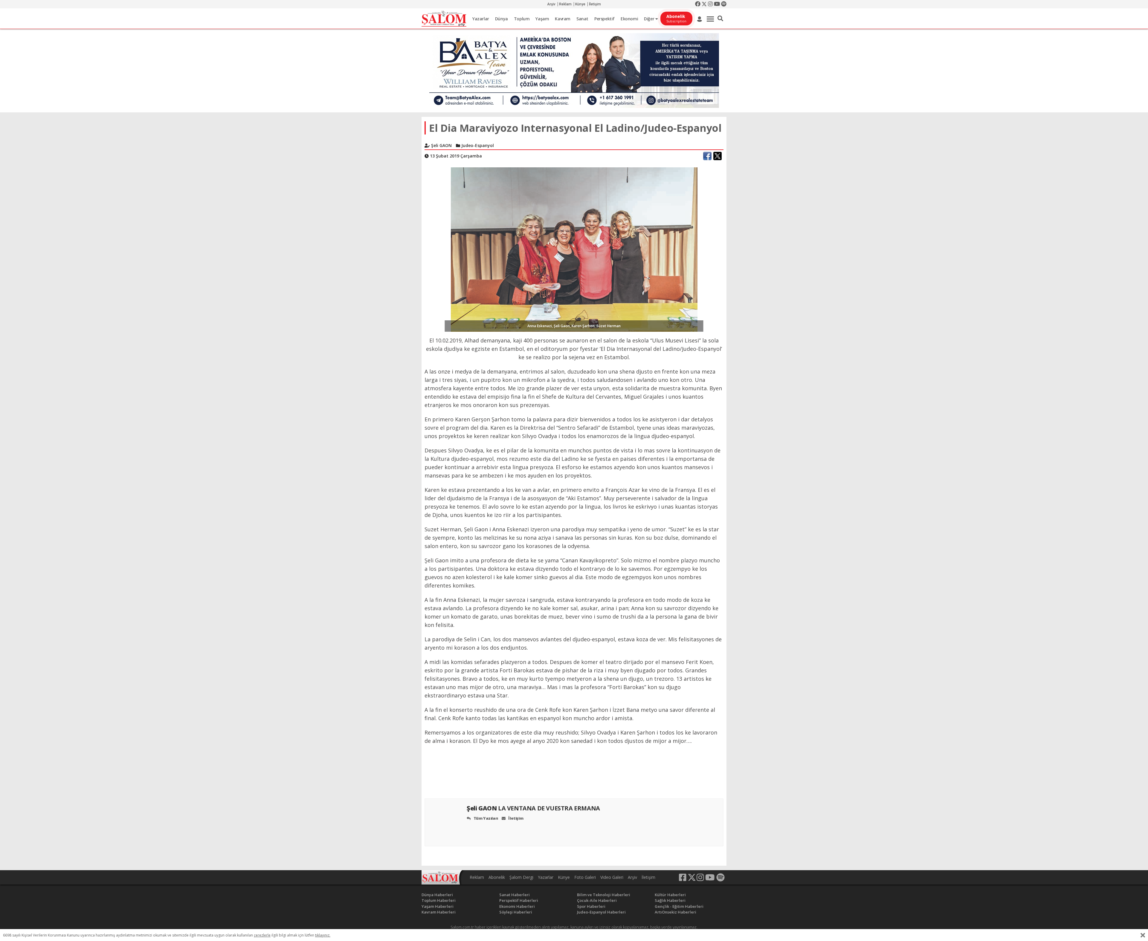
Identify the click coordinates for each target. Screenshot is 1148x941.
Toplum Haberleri (439, 900)
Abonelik (496, 877)
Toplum (522, 19)
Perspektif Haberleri (518, 900)
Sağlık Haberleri (670, 900)
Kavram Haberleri (439, 912)
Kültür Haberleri (670, 894)
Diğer (649, 19)
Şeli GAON (533, 808)
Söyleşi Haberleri (515, 912)
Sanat (582, 19)
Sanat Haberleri (514, 894)
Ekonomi (629, 19)
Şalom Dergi (521, 877)
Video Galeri (611, 877)
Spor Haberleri (591, 906)
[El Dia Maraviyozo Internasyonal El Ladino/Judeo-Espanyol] (574, 249)
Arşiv (551, 4)
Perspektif (604, 19)
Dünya (501, 19)
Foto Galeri (585, 877)
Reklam (565, 4)
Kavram (562, 19)
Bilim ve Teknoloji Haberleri (603, 894)
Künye (580, 4)
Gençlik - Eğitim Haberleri (679, 906)
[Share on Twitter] (717, 156)
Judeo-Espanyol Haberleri (601, 912)
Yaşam (542, 19)
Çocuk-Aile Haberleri (597, 900)
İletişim (595, 4)
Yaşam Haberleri (438, 906)
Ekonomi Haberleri (517, 906)
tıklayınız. (322, 935)
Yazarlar (480, 19)
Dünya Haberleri (437, 894)
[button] (720, 18)
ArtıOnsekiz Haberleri (675, 912)
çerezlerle (262, 935)
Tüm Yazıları (485, 818)
